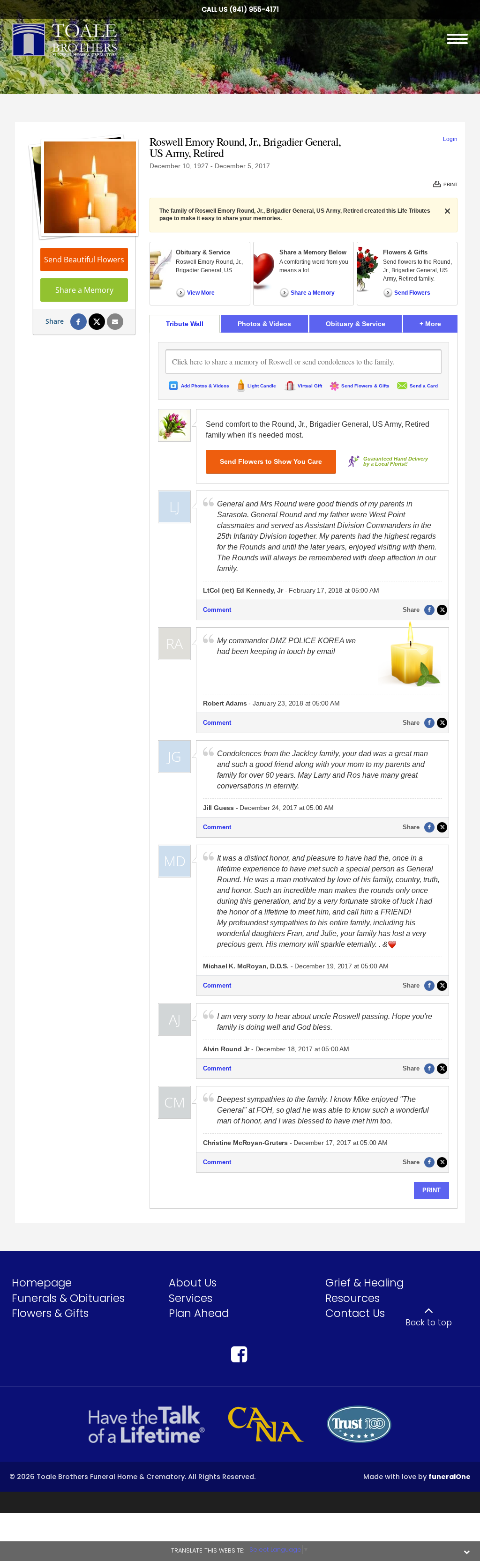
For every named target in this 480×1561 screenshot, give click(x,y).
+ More (439, 323)
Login (450, 139)
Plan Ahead (199, 1313)
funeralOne (449, 1476)
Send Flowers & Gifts (365, 385)
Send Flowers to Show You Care (271, 461)
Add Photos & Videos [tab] (205, 385)
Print (431, 1190)
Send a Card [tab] (424, 385)
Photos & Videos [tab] (264, 323)
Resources (352, 1298)
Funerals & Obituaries (68, 1298)
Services (190, 1298)
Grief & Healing (364, 1282)
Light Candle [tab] (262, 385)
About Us (193, 1282)
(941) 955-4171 (254, 9)
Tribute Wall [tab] (184, 323)
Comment (217, 609)
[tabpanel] (303, 770)
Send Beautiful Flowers (84, 259)
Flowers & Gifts (50, 1313)
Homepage (42, 1282)
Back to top (428, 1322)
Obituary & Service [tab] (355, 323)
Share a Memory (84, 290)
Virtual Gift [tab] (310, 385)
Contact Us (355, 1313)
